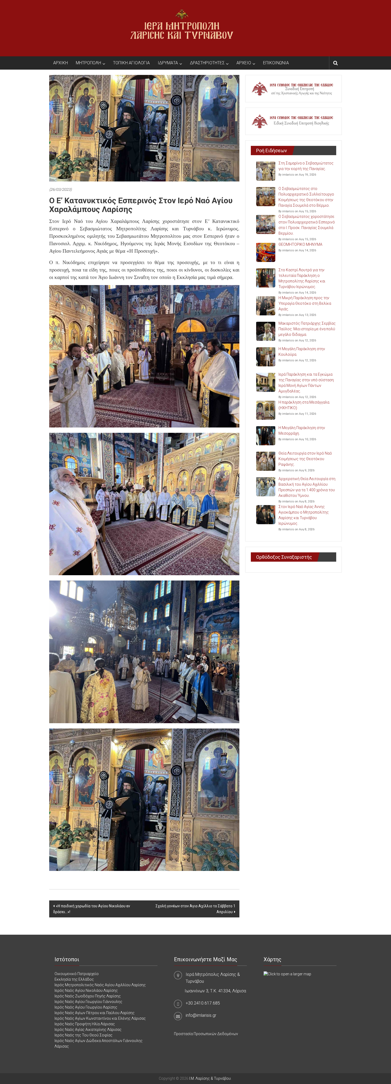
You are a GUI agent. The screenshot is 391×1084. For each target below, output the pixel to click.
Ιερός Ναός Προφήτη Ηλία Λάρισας (85, 1024)
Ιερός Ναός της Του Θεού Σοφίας (84, 1035)
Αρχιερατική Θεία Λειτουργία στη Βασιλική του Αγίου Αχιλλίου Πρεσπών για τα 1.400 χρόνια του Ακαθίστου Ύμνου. (306, 487)
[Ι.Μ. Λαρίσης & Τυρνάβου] (181, 28)
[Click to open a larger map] (287, 974)
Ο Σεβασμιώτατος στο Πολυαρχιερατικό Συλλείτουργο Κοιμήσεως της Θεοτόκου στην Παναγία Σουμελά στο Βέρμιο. (306, 197)
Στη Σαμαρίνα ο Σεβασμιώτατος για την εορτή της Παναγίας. (306, 166)
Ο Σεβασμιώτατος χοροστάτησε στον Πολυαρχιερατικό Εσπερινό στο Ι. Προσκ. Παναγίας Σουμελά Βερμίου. (306, 224)
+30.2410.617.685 (203, 1003)
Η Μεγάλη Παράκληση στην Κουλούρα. (301, 352)
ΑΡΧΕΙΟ (243, 62)
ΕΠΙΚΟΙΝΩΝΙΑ (276, 62)
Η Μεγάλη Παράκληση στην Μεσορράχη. (301, 430)
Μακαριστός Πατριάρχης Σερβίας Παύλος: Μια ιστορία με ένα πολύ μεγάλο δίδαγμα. (307, 329)
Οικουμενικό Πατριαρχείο (77, 974)
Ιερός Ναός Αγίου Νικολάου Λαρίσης (86, 990)
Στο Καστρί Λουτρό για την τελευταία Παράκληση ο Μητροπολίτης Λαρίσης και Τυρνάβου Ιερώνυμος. (301, 278)
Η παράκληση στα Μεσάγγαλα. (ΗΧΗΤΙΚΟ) (304, 405)
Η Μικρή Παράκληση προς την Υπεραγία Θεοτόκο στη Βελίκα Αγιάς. (304, 303)
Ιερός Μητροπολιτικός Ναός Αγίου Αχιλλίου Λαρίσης (100, 985)
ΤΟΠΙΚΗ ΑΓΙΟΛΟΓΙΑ (131, 62)
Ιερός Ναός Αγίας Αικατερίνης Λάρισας (88, 1029)
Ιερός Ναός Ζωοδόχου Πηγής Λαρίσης (88, 996)
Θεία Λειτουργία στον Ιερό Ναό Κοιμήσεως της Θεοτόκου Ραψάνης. (305, 459)
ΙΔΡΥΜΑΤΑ (168, 62)
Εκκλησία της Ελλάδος (74, 979)
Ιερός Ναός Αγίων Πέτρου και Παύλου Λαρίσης (95, 1013)
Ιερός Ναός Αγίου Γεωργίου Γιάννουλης (88, 1002)
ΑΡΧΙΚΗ (60, 62)
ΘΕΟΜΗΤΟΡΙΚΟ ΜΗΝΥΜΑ (300, 244)
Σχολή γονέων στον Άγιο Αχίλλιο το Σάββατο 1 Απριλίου (195, 909)
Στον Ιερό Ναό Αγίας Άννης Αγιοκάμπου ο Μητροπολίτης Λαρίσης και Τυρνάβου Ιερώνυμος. (303, 515)
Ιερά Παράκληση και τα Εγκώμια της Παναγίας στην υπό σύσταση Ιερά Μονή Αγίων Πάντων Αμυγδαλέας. (306, 382)
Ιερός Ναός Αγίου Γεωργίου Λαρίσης (86, 1007)
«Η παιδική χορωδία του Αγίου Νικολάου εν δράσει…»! (91, 909)
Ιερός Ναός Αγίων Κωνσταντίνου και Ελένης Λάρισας (100, 1018)
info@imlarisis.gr (201, 1015)
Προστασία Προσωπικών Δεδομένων (206, 1034)
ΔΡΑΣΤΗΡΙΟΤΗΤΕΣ (207, 62)
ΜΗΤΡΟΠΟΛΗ (88, 62)
